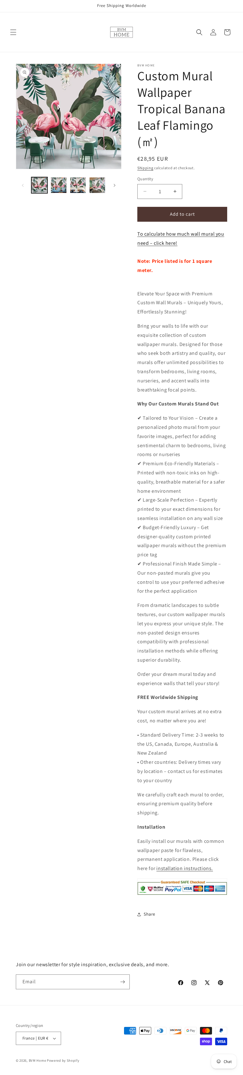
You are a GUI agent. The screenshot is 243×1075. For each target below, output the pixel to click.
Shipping (145, 167)
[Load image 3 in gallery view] (78, 185)
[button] (13, 32)
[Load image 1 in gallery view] (39, 185)
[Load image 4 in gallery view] (97, 185)
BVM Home (37, 1060)
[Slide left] (23, 185)
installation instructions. (184, 868)
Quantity (145, 179)
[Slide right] (115, 185)
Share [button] (149, 914)
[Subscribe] (122, 981)
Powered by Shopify (63, 1060)
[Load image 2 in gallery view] (59, 185)
